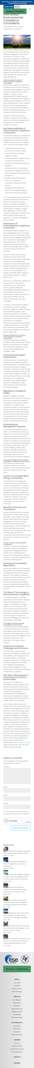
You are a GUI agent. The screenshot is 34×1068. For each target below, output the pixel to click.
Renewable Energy (17, 1017)
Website (5, 803)
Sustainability (17, 1014)
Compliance (17, 1006)
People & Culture (17, 1046)
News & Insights (17, 991)
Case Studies (17, 1026)
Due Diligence (17, 1000)
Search (17, 7)
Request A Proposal (24, 742)
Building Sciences (17, 1011)
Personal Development (17, 1049)
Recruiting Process (17, 1052)
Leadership (17, 985)
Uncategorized (7, 29)
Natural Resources (17, 1008)
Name (5, 787)
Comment (7, 767)
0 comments (18, 29)
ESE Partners (9, 26)
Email (5, 795)
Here (19, 4)
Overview (17, 1043)
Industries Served (17, 988)
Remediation (17, 1003)
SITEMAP (17, 1063)
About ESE (17, 982)
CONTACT (17, 1057)
